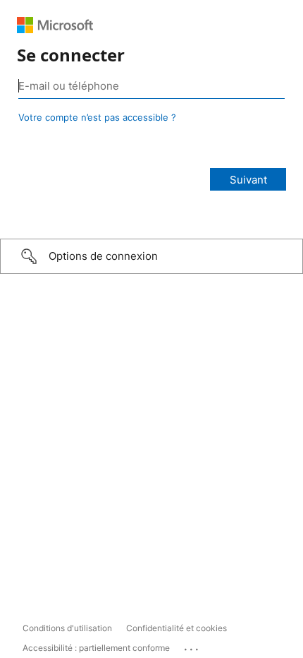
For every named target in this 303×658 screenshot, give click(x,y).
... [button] (192, 646)
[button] (151, 256)
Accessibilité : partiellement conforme (96, 647)
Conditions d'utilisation (67, 628)
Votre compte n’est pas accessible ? (97, 117)
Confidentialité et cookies (176, 628)
